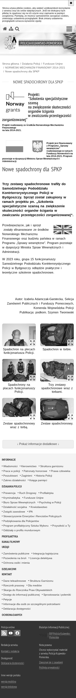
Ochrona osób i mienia (16, 562)
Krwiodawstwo (39, 507)
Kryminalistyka (11, 497)
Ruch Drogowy (27, 492)
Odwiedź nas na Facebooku (17, 633)
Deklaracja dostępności (16, 608)
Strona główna (10, 63)
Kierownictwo (29, 466)
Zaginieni (26, 475)
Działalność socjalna (15, 507)
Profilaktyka (46, 492)
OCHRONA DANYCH (12, 615)
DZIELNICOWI (9, 569)
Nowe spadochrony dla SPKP (22, 71)
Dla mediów (35, 585)
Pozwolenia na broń (14, 558)
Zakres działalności (14, 480)
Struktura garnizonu (51, 466)
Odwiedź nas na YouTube (11, 633)
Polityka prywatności (49, 667)
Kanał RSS (4, 633)
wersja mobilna (8, 681)
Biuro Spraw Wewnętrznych (19, 502)
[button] (69, 29)
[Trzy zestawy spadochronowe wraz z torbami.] (57, 370)
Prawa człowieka (60, 471)
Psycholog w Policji (50, 502)
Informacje (9, 460)
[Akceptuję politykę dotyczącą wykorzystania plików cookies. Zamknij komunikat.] (71, 3)
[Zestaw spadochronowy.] (57, 409)
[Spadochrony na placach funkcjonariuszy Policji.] (19, 370)
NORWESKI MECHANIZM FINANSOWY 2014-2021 (35, 67)
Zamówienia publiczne (16, 553)
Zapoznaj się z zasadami (51, 662)
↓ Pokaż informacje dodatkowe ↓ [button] (38, 444)
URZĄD (5, 547)
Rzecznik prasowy (13, 585)
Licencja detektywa (41, 558)
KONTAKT (7, 574)
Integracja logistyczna (45, 553)
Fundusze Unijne (53, 63)
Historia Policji (44, 475)
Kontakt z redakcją (10, 651)
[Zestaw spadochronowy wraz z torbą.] (19, 409)
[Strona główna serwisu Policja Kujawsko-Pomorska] (5, 28)
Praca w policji (11, 471)
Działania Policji (31, 63)
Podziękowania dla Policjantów (21, 521)
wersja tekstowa (9, 686)
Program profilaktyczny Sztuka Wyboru (26, 525)
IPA (31, 511)
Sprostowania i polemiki (57, 594)
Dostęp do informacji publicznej (21, 594)
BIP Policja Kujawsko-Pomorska (60, 635)
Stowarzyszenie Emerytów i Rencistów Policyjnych (32, 516)
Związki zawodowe (14, 511)
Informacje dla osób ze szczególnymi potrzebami (31, 604)
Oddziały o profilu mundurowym (21, 530)
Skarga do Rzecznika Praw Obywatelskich (27, 590)
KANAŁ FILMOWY (11, 542)
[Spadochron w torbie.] (57, 335)
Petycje (7, 599)
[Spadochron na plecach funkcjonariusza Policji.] (19, 335)
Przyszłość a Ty (61, 525)
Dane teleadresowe (14, 580)
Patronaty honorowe (35, 471)
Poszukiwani (10, 475)
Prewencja (9, 492)
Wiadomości (10, 466)
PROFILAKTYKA (10, 536)
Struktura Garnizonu (41, 580)
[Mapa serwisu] (11, 28)
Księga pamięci (38, 480)
